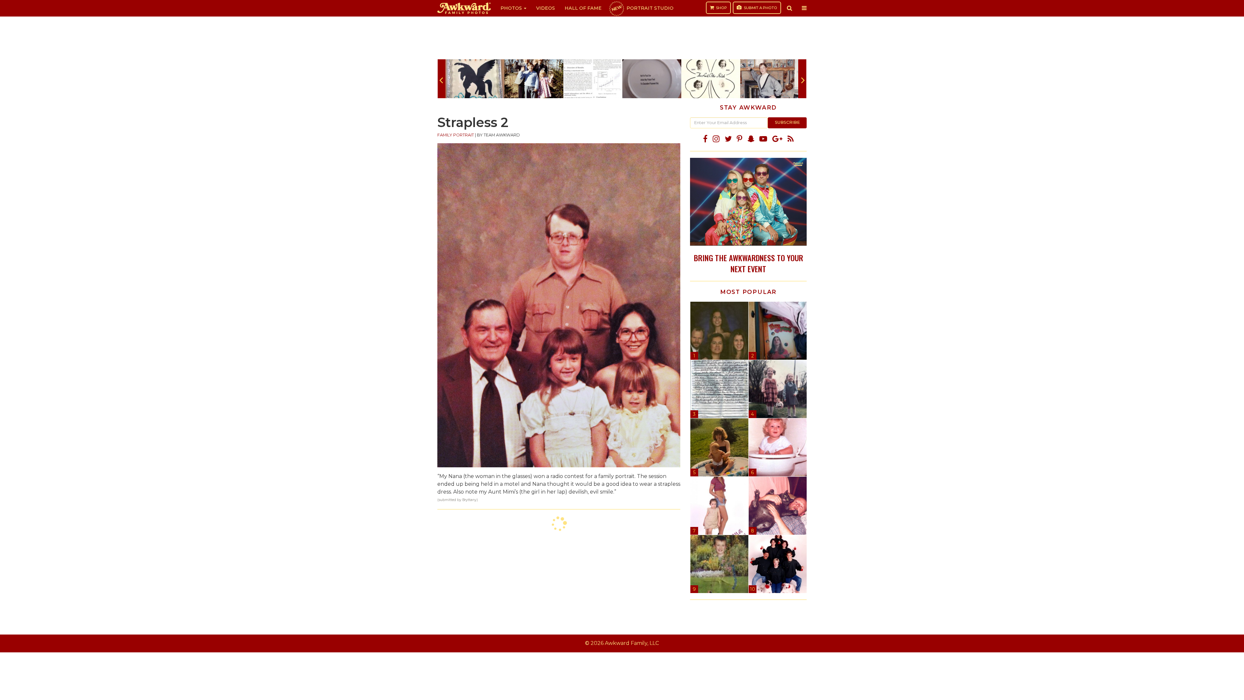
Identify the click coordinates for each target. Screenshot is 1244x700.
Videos (545, 8)
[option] (474, 78)
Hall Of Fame (583, 8)
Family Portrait (455, 135)
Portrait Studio (642, 8)
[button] (789, 8)
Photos (512, 8)
